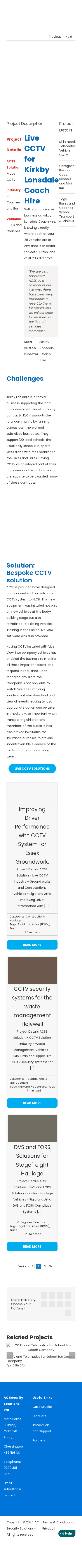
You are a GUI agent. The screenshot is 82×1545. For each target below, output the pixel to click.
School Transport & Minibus (66, 216)
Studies (46, 1407)
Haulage (15, 920)
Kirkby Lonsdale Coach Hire (41, 185)
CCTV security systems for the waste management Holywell (32, 1006)
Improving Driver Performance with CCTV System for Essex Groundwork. (32, 835)
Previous (55, 36)
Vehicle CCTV (64, 152)
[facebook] (11, 1502)
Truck (13, 928)
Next (69, 36)
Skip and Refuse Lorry (32, 1086)
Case (37, 1407)
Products (39, 1416)
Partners (39, 1440)
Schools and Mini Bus (65, 183)
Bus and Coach (65, 172)
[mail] (5, 1510)
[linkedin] (5, 1502)
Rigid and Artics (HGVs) (33, 924)
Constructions (35, 916)
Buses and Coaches (67, 205)
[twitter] (18, 1502)
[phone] (11, 1510)
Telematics (68, 146)
